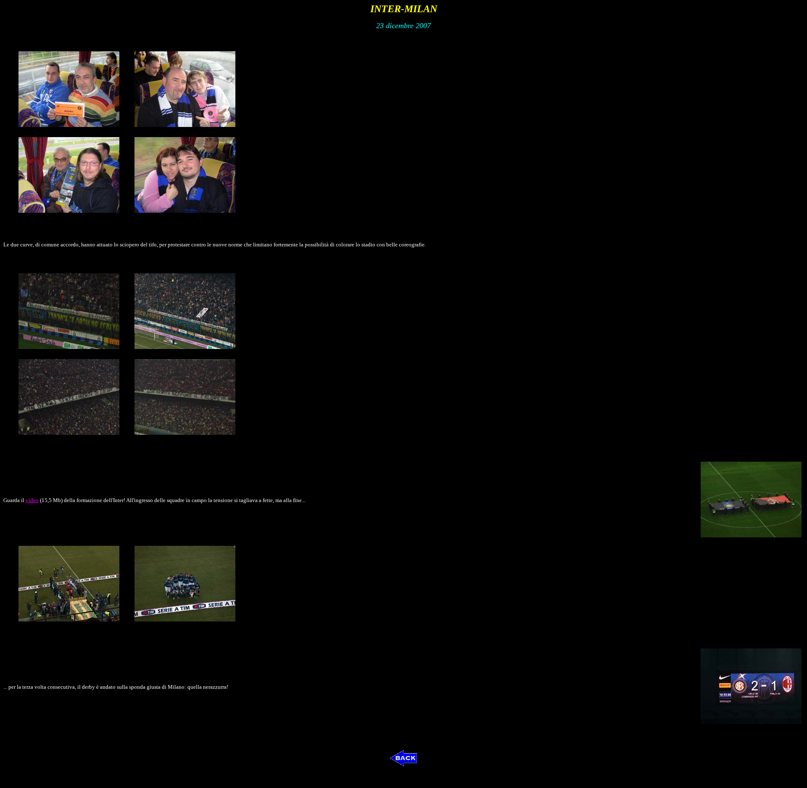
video (32, 500)
